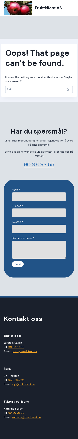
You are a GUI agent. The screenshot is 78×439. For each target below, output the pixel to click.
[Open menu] (70, 8)
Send (18, 264)
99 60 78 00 (16, 412)
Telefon (17, 222)
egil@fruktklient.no (23, 384)
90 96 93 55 (39, 164)
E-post (17, 206)
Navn (16, 189)
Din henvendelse (23, 238)
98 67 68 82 (16, 380)
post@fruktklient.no (24, 351)
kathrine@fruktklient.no (26, 417)
